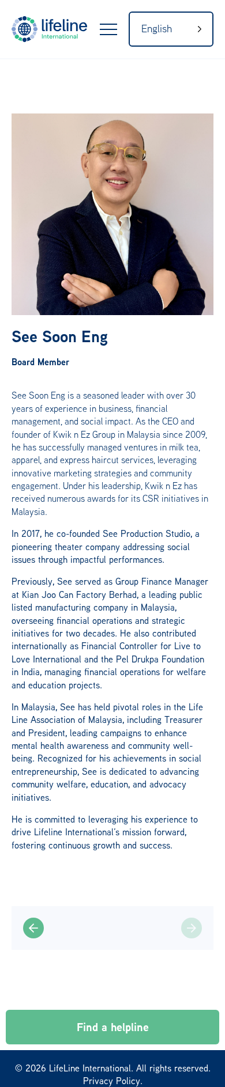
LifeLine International (63, 29)
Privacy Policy (111, 1080)
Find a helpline (113, 1027)
